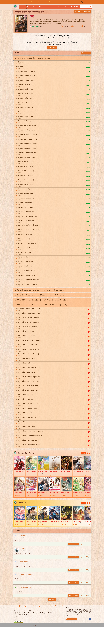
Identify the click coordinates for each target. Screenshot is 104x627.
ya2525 (22, 548)
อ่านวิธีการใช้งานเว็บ (72, 619)
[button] (87, 453)
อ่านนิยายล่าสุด (23, 606)
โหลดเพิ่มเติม (52, 599)
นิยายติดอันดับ (16, 606)
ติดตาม (88, 12)
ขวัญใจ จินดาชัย (24, 561)
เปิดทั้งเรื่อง (87, 53)
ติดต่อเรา (63, 606)
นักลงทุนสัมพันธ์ (68, 606)
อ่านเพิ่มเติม (53, 47)
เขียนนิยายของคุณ (37, 606)
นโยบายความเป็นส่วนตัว (55, 606)
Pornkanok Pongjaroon (26, 574)
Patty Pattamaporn (25, 587)
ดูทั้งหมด (83, 453)
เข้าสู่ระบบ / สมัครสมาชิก (86, 2)
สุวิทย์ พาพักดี (23, 536)
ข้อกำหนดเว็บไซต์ (45, 606)
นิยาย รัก (32, 16)
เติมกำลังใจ (29, 606)
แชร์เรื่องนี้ (79, 12)
